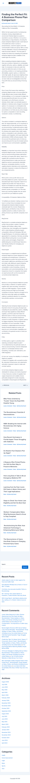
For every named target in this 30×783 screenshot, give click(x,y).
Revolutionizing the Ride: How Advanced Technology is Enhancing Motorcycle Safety (14, 528)
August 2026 (5, 682)
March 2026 (5, 695)
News (14, 406)
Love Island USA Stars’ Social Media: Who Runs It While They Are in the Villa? (15, 667)
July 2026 (4, 684)
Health (3, 755)
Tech (3, 768)
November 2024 (6, 735)
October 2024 (5, 737)
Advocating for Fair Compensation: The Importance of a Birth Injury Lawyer (15, 623)
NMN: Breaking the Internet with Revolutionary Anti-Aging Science (15, 426)
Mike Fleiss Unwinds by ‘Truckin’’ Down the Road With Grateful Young (14, 401)
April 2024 (4, 743)
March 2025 (5, 724)
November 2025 (6, 705)
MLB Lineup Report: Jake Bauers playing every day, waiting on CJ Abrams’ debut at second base (14, 599)
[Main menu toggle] (3, 3)
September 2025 (6, 711)
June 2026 (5, 687)
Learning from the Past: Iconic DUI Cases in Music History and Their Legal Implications (14, 489)
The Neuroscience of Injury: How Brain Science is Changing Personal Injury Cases (14, 541)
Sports (3, 766)
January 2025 (5, 729)
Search (3, 564)
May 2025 (4, 721)
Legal (3, 760)
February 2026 (6, 698)
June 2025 (5, 719)
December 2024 (6, 732)
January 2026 (5, 700)
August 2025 (5, 713)
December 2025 (6, 703)
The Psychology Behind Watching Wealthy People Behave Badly (14, 646)
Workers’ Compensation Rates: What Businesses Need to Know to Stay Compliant (15, 514)
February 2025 (6, 727)
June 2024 (5, 740)
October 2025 (5, 708)
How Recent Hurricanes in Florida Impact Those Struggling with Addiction (15, 439)
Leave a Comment (8, 406)
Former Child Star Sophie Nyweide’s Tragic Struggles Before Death (14, 634)
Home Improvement (7, 758)
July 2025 (4, 716)
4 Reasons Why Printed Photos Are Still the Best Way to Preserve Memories (14, 464)
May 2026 (4, 690)
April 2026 (4, 692)
